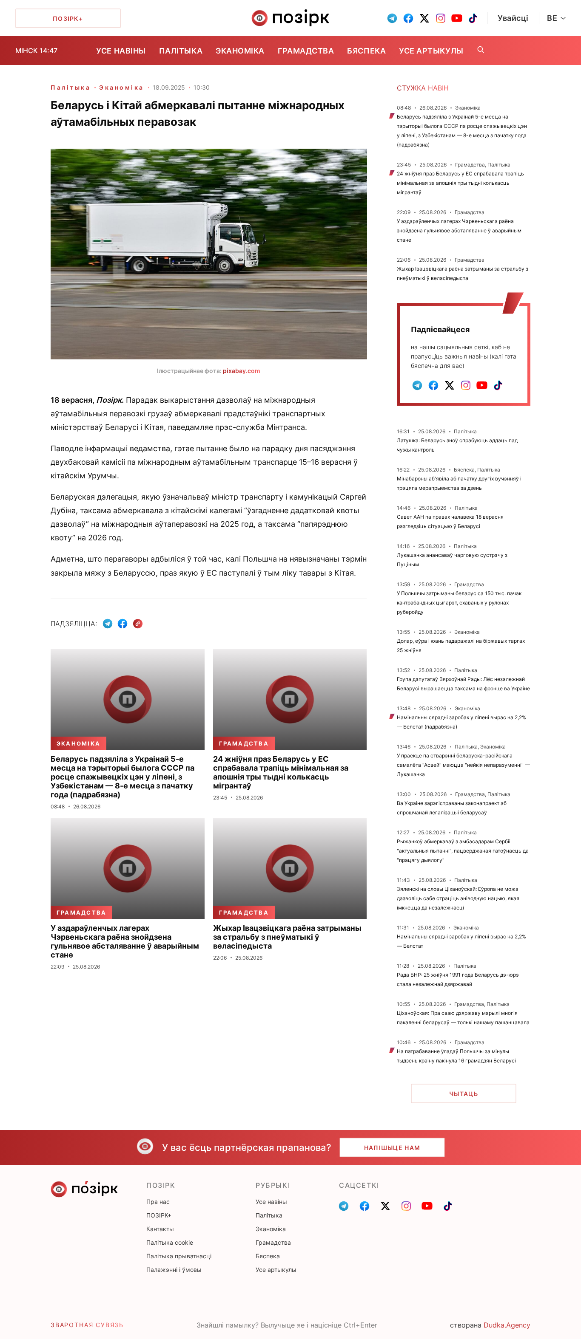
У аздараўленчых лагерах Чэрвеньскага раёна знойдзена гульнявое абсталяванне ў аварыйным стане (459, 230)
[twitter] (424, 18)
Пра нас (158, 1201)
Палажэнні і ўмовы (174, 1269)
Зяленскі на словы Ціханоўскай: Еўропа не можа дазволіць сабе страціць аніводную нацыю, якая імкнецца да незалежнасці (458, 898)
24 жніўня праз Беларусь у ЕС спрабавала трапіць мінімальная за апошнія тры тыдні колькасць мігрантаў (460, 182)
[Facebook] (122, 623)
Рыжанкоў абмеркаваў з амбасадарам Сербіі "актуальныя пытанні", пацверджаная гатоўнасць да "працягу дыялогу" (463, 850)
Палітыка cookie (169, 1242)
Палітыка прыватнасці (178, 1256)
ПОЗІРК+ (158, 1215)
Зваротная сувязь (87, 1324)
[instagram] (440, 18)
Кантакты (160, 1228)
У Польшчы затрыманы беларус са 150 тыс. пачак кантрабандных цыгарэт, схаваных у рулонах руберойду (459, 602)
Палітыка (180, 50)
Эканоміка (240, 50)
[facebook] (408, 18)
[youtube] (456, 18)
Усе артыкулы (431, 50)
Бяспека (366, 50)
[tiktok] (473, 18)
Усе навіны (120, 50)
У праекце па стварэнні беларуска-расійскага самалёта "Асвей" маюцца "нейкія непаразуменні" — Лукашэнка (463, 764)
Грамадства (306, 50)
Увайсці (513, 18)
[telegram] (392, 18)
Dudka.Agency (507, 1325)
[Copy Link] (138, 623)
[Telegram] (107, 623)
